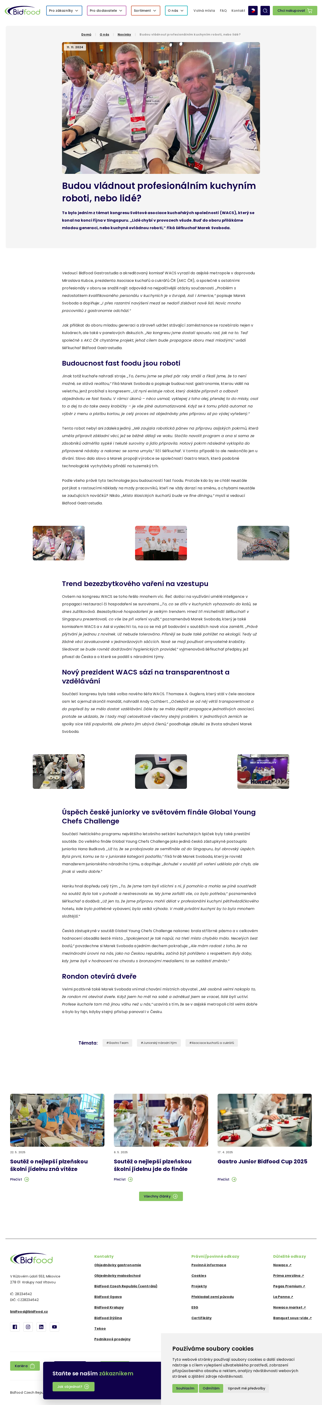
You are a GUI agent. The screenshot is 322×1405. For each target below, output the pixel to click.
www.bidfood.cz (31, 1258)
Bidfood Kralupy (109, 1307)
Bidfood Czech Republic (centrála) (125, 1286)
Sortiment (142, 10)
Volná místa (204, 10)
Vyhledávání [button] (265, 10)
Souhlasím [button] (185, 1388)
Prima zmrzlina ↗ (288, 1275)
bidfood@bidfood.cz (29, 1311)
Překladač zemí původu (212, 1296)
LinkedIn (41, 1327)
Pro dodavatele (103, 10)
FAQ (223, 10)
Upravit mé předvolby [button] (246, 1388)
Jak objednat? (69, 1386)
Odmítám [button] (211, 1388)
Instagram (28, 1327)
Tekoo (100, 1328)
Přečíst (16, 1179)
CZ (253, 10)
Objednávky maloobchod (117, 1275)
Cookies (198, 1275)
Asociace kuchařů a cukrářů (213, 1043)
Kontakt (238, 10)
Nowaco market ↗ (289, 1307)
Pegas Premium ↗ (289, 1286)
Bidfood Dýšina (108, 1318)
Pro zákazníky (61, 10)
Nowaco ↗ (282, 1265)
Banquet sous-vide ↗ (292, 1318)
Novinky (124, 34)
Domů (86, 34)
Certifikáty (201, 1318)
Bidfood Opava (108, 1296)
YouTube (54, 1327)
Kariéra (21, 1366)
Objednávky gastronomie (117, 1265)
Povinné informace (208, 1265)
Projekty (199, 1286)
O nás (173, 10)
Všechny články (157, 1196)
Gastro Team (118, 1043)
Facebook (15, 1327)
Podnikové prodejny (112, 1339)
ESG (194, 1307)
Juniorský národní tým (160, 1043)
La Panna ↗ (283, 1296)
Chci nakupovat (291, 10)
